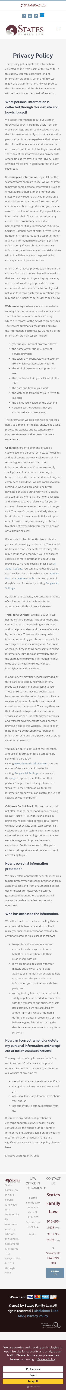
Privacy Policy (37, 1316)
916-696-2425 (34, 5)
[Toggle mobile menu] (59, 29)
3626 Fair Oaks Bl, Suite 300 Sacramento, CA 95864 (33, 1217)
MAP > (33, 1234)
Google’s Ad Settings (26, 773)
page (13, 778)
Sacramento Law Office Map (53, 1257)
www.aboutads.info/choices (30, 763)
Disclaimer (42, 1311)
